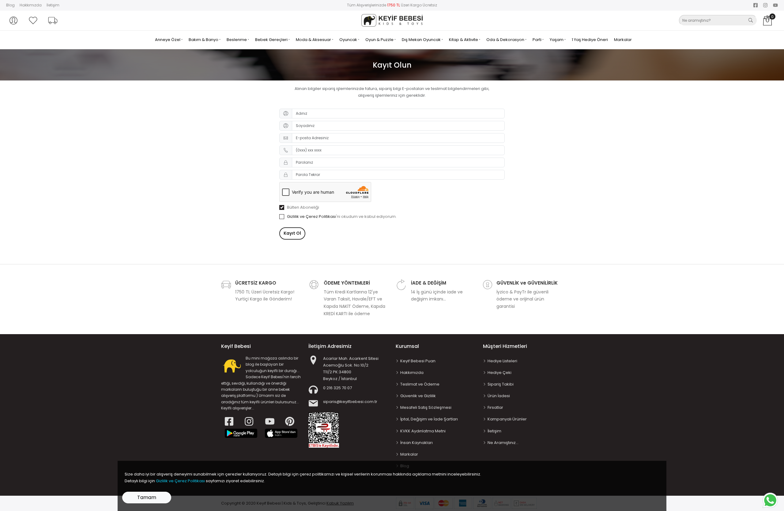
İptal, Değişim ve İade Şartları (429, 419)
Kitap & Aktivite (464, 40)
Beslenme (237, 40)
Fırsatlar (495, 407)
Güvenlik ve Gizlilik (418, 396)
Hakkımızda (31, 5)
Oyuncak (348, 40)
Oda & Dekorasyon (505, 40)
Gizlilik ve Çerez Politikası (311, 216)
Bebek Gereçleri (271, 40)
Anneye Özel (168, 40)
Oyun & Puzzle (379, 40)
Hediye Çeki (499, 372)
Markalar (623, 40)
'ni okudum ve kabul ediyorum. (342, 216)
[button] (13, 20)
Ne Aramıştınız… (503, 443)
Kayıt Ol (292, 233)
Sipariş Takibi (501, 384)
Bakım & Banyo (204, 40)
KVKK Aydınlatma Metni (423, 431)
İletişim (53, 5)
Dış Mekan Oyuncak (422, 40)
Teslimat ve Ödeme (419, 384)
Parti (537, 40)
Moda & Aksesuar (314, 40)
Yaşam (557, 40)
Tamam (146, 497)
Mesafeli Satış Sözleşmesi (425, 407)
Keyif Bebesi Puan (417, 361)
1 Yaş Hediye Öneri (590, 40)
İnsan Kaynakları (416, 443)
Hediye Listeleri (502, 361)
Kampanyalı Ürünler (507, 419)
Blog (10, 5)
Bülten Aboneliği (303, 207)
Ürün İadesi (499, 396)
